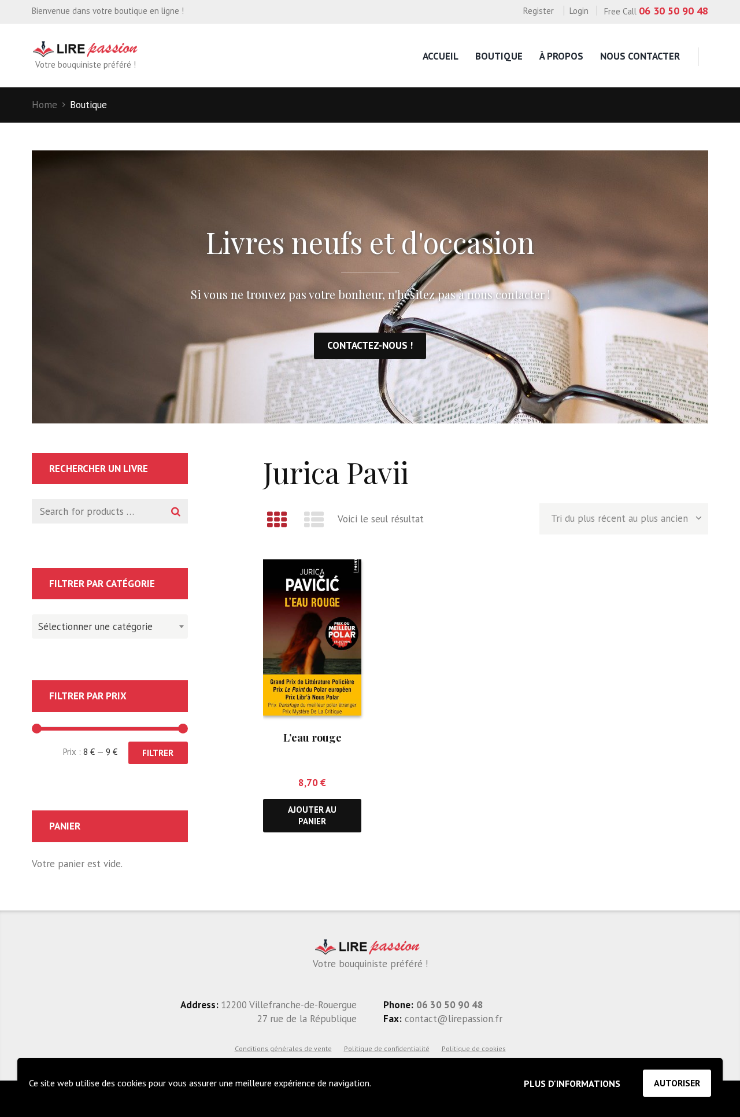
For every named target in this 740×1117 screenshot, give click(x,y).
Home (44, 104)
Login (579, 10)
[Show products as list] (314, 519)
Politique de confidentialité (387, 1048)
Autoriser (677, 1083)
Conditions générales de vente (283, 1048)
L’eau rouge (312, 737)
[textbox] (107, 625)
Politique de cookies (474, 1048)
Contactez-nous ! (370, 345)
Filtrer (157, 752)
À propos (561, 56)
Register (538, 10)
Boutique (499, 56)
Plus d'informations (572, 1083)
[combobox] (110, 626)
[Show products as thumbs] (277, 519)
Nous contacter (640, 56)
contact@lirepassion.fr (452, 1018)
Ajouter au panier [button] (312, 815)
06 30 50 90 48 (673, 10)
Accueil (440, 56)
